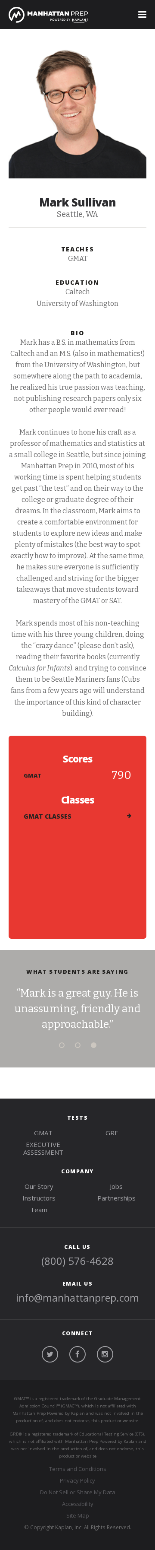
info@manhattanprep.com (77, 1298)
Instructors (39, 1198)
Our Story (39, 1186)
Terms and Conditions (77, 1469)
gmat (43, 1132)
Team (38, 1209)
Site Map (77, 1515)
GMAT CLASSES (47, 816)
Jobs (116, 1186)
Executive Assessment (43, 1148)
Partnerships (116, 1198)
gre (111, 1132)
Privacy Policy (77, 1480)
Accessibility (77, 1504)
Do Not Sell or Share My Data (77, 1492)
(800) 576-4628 (77, 1261)
